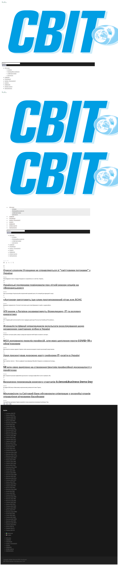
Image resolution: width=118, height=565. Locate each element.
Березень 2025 (10, 445)
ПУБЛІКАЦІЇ (8, 79)
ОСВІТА (7, 83)
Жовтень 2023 (9, 476)
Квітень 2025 (9, 443)
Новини (5, 277)
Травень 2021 (9, 530)
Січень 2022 (9, 515)
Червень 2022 (9, 506)
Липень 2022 (9, 504)
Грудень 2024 (9, 450)
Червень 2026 (9, 417)
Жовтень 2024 (9, 454)
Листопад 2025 (10, 430)
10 (8, 404)
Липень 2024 (9, 460)
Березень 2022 (10, 512)
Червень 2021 (9, 528)
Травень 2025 (9, 441)
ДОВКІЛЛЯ (7, 85)
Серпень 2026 (9, 413)
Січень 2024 (9, 471)
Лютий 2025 (9, 447)
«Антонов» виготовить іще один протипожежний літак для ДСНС (42, 299)
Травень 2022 (9, 508)
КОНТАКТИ (10, 75)
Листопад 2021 (9, 519)
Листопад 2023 (10, 474)
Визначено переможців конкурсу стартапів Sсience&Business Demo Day (48, 382)
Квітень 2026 (9, 421)
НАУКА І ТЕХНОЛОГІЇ (10, 81)
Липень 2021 (9, 526)
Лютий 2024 (9, 469)
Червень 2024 (9, 461)
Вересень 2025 (10, 434)
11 (9, 404)
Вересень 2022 (10, 500)
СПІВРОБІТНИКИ (11, 73)
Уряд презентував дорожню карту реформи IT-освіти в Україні (41, 355)
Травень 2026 (9, 419)
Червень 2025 (9, 439)
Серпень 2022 (9, 502)
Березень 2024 (10, 467)
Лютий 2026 (9, 424)
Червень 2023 (9, 484)
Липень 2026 (9, 415)
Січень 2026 (9, 426)
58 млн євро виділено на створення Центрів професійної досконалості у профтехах (47, 368)
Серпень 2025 (9, 435)
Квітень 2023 (9, 487)
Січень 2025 (9, 448)
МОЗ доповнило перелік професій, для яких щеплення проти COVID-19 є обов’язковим (47, 342)
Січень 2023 (9, 493)
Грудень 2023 (9, 473)
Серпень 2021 (9, 524)
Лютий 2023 (9, 491)
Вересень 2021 (9, 523)
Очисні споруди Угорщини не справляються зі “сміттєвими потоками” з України (46, 272)
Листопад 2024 (10, 452)
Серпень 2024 (9, 458)
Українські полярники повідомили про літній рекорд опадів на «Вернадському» (41, 286)
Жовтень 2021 (9, 521)
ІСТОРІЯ (9, 70)
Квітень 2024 (9, 465)
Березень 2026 (10, 422)
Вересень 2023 (10, 478)
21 (11, 404)
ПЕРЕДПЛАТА (8, 88)
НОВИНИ (7, 77)
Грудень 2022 (9, 495)
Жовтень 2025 (9, 432)
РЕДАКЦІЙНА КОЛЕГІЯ (13, 72)
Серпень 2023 (9, 480)
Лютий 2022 (9, 513)
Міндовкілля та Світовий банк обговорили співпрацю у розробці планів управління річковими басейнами (46, 395)
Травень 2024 (9, 463)
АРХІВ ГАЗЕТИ (8, 87)
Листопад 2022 (10, 497)
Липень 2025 (9, 437)
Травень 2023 (9, 486)
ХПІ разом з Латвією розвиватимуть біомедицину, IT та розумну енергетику (42, 313)
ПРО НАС (7, 68)
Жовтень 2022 (9, 498)
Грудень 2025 (9, 428)
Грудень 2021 (9, 517)
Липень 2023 (9, 482)
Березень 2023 (10, 489)
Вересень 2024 (10, 456)
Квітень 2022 (9, 510)
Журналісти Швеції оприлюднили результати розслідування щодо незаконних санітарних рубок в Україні (43, 327)
